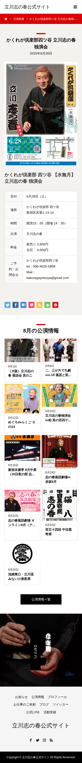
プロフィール (57, 697)
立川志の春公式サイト (27, 6)
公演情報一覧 (41, 599)
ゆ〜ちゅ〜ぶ (35, 650)
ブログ (44, 704)
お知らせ (21, 697)
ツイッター (61, 704)
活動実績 (50, 712)
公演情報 (37, 697)
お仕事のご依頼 (24, 704)
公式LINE (33, 712)
